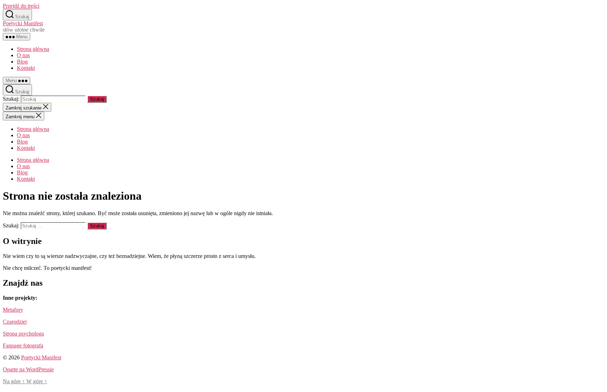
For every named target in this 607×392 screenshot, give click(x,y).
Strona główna (33, 49)
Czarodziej (15, 322)
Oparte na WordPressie (28, 369)
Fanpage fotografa (23, 345)
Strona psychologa (23, 334)
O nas (23, 55)
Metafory (13, 310)
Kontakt (26, 68)
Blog (22, 62)
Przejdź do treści (21, 6)
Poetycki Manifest (23, 23)
